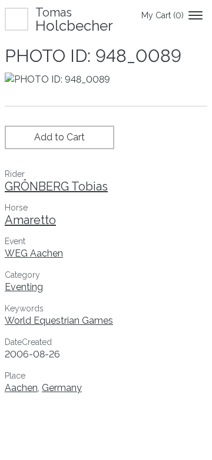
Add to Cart (59, 137)
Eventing (24, 287)
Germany (62, 387)
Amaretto (30, 220)
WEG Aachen (34, 253)
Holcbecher (74, 19)
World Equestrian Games (59, 320)
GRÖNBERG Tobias (56, 186)
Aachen (21, 387)
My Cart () (162, 15)
